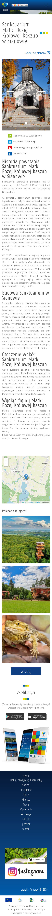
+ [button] (6, 460)
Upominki (26, 824)
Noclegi (26, 785)
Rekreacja (26, 814)
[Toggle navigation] (46, 5)
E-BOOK (26, 819)
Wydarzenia (26, 809)
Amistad (34, 889)
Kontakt (26, 829)
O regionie (26, 790)
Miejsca (26, 799)
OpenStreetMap (34, 502)
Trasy (26, 804)
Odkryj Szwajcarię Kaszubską (26, 780)
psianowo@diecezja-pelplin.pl (27, 147)
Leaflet (24, 502)
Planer (26, 794)
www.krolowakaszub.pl (24, 141)
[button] (26, 123)
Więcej (26, 671)
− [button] (6, 464)
